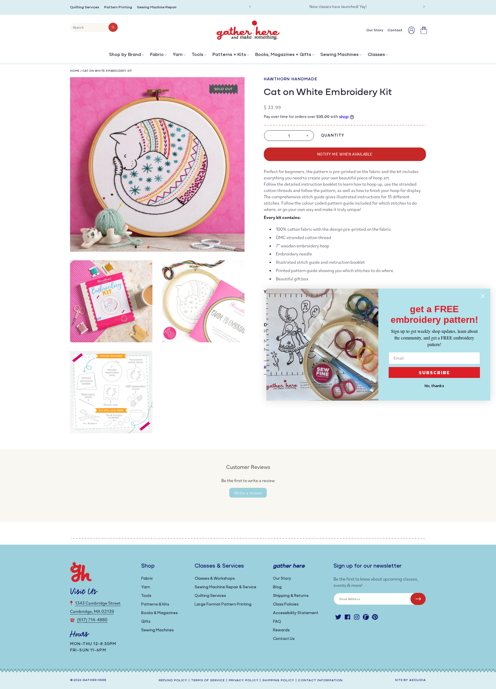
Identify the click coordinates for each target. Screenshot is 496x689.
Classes (376, 55)
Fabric (157, 55)
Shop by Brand (125, 55)
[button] (126, 56)
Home (75, 71)
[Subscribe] (418, 599)
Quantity (332, 135)
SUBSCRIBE (434, 372)
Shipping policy (278, 680)
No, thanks (434, 386)
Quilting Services (84, 7)
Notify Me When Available (345, 154)
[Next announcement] (424, 6)
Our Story (282, 579)
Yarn (178, 55)
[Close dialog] (483, 296)
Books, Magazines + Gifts (283, 55)
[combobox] (94, 27)
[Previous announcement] (250, 6)
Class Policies (286, 604)
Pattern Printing (118, 7)
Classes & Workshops (215, 579)
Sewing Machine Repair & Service (225, 587)
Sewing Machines (339, 55)
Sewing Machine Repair (157, 7)
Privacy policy (243, 680)
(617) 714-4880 (92, 619)
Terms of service (208, 680)
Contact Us (283, 639)
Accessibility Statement (295, 613)
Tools (197, 55)
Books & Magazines (159, 613)
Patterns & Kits (155, 604)
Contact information (320, 680)
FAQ (277, 622)
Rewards (281, 630)
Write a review (248, 493)
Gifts (145, 622)
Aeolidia (417, 680)
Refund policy (173, 680)
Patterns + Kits (229, 55)
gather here (94, 680)
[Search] (113, 27)
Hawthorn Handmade (290, 79)
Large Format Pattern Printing (223, 604)
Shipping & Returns (291, 596)
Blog (277, 587)
